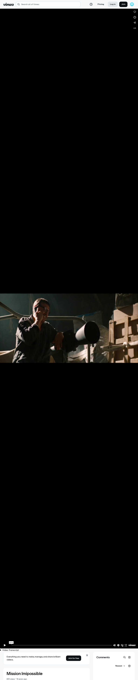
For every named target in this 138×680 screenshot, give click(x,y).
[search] (48, 4)
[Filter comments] (129, 666)
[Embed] (135, 28)
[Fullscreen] (125, 645)
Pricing (101, 4)
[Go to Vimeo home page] (8, 4)
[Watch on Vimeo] (132, 645)
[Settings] (118, 645)
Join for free (73, 658)
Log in (112, 4)
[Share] (135, 23)
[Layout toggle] (129, 657)
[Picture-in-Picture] (122, 645)
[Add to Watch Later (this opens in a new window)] (135, 17)
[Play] (5, 645)
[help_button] (91, 4)
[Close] (87, 655)
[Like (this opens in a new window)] (135, 12)
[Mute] (114, 645)
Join (123, 4)
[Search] (124, 657)
